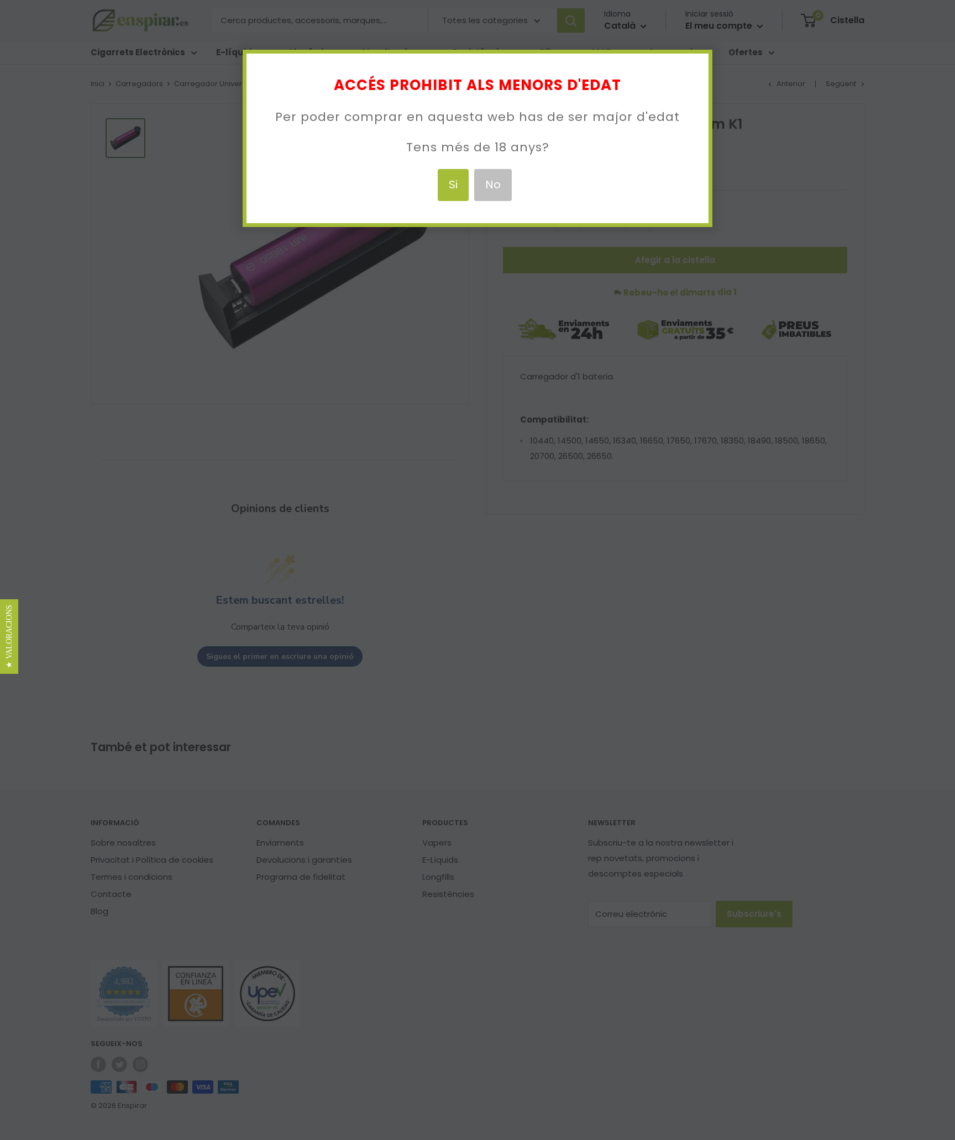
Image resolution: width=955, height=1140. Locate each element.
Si (453, 184)
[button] (9, 636)
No (493, 184)
